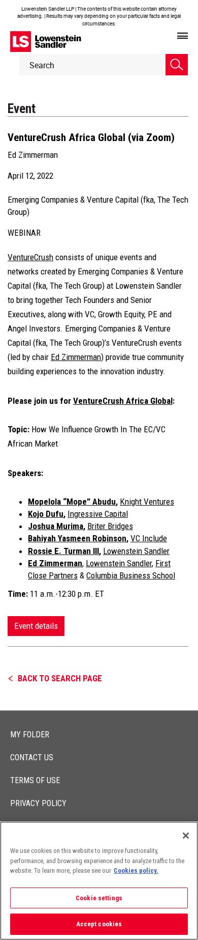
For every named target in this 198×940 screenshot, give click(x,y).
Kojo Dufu (45, 514)
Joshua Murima (55, 526)
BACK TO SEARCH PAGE (60, 678)
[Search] (177, 64)
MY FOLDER (29, 734)
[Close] (186, 835)
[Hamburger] (182, 36)
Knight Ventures (147, 501)
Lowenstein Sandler (136, 551)
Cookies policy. (136, 870)
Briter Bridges (110, 526)
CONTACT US (31, 757)
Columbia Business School (130, 575)
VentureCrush (30, 257)
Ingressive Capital (98, 514)
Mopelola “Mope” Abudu (72, 501)
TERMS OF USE (35, 780)
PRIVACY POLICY (38, 803)
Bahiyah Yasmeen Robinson (77, 538)
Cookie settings (99, 898)
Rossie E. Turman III (63, 551)
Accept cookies (99, 924)
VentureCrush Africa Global (123, 401)
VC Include (148, 538)
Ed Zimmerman (33, 155)
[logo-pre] (45, 41)
